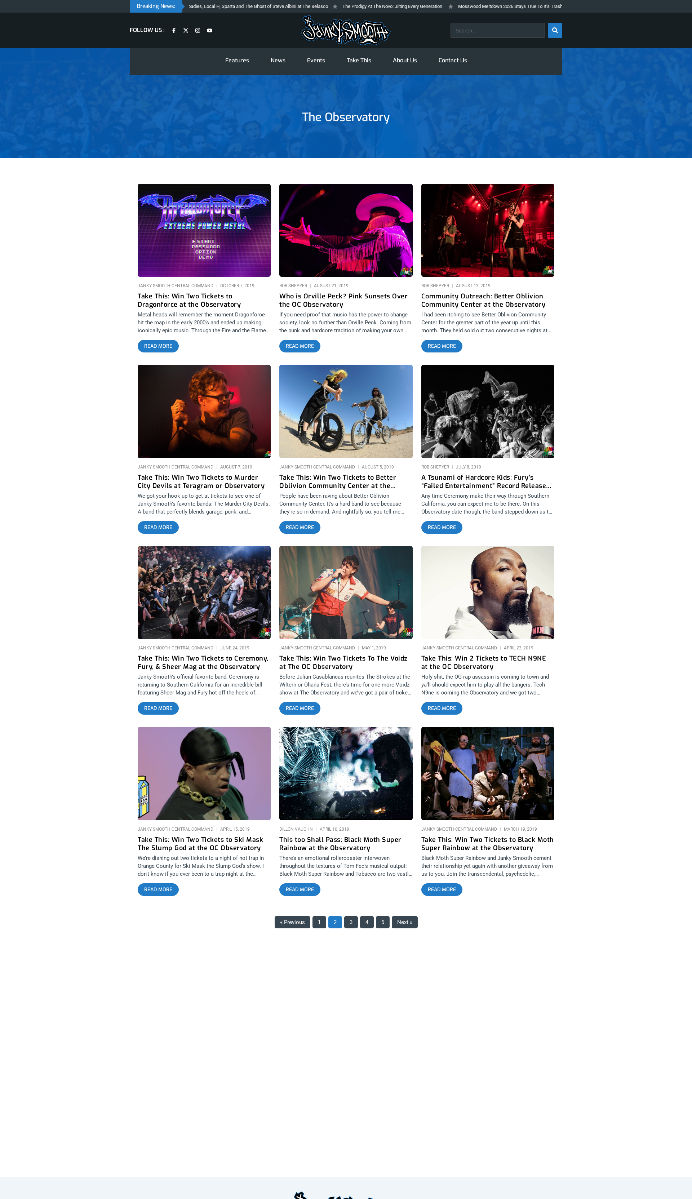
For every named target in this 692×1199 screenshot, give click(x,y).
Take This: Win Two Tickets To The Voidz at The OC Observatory (343, 662)
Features (237, 60)
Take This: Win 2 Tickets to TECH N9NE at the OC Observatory (483, 662)
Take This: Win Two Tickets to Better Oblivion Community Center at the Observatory (337, 482)
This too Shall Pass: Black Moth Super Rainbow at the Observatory (340, 844)
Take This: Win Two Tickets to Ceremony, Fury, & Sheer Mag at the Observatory (203, 662)
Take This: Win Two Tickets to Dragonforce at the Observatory (189, 300)
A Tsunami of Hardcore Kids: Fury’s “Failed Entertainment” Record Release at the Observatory (483, 482)
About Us (405, 60)
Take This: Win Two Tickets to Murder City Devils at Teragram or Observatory (201, 482)
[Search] (555, 30)
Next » (404, 922)
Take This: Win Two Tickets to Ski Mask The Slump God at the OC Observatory (200, 844)
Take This (359, 60)
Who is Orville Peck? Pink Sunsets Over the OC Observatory (343, 300)
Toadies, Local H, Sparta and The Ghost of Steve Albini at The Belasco (221, 6)
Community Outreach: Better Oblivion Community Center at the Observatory (483, 300)
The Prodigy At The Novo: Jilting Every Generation (357, 6)
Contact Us (453, 60)
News (278, 60)
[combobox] (498, 30)
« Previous (292, 922)
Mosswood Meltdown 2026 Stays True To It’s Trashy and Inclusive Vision (496, 6)
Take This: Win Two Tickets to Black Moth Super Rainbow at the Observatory (487, 844)
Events (316, 60)
